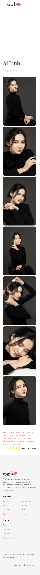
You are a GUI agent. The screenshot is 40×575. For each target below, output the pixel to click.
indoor (10, 438)
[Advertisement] (20, 30)
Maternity (25, 514)
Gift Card (7, 529)
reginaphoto (28, 441)
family (31, 435)
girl (4, 438)
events (25, 435)
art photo (12, 433)
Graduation (26, 501)
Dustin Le (33, 565)
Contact (6, 534)
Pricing (6, 525)
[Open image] (19, 101)
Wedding (7, 501)
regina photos (15, 441)
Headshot (25, 505)
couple (18, 435)
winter (18, 444)
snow (5, 444)
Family (6, 505)
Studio (15, 71)
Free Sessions (9, 538)
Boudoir (6, 510)
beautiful (22, 433)
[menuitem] (34, 5)
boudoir (10, 435)
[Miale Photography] (16, 5)
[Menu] (34, 5)
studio (11, 444)
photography (19, 438)
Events (6, 514)
